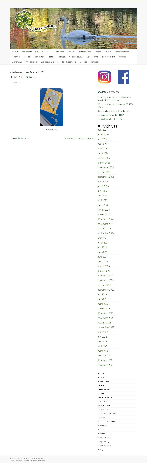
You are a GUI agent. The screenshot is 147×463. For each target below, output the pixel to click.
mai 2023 (102, 299)
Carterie (98, 52)
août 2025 (103, 181)
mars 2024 (103, 261)
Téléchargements (69, 62)
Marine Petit (18, 77)
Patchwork (16, 57)
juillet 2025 (103, 186)
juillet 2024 (103, 242)
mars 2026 (103, 153)
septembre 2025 (106, 176)
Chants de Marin (84, 52)
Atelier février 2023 (19, 138)
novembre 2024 (106, 223)
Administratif (27, 52)
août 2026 (103, 129)
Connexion (95, 62)
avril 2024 (102, 256)
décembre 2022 (106, 313)
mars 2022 (103, 351)
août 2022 (103, 332)
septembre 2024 (106, 233)
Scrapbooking (92, 57)
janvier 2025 (104, 214)
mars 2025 (103, 205)
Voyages (122, 57)
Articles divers (31, 62)
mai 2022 (102, 341)
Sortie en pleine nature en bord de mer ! (113, 111)
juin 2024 (102, 247)
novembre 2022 (106, 318)
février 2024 (104, 266)
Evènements (17, 62)
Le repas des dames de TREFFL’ (111, 115)
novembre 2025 (106, 167)
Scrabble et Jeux (76, 57)
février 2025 (104, 209)
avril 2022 (102, 346)
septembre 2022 (106, 327)
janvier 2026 (104, 162)
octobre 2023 (104, 285)
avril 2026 (102, 148)
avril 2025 (102, 200)
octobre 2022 (104, 322)
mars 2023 (103, 303)
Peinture (51, 57)
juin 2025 (102, 191)
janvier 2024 (104, 271)
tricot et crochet (108, 57)
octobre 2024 (104, 228)
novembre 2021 (106, 365)
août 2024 (103, 238)
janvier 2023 (104, 308)
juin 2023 (102, 294)
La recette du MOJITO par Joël (110, 119)
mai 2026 (102, 144)
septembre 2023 (106, 289)
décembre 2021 (106, 360)
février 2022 (104, 355)
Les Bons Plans (58, 52)
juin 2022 (102, 336)
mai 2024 (102, 252)
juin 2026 (102, 139)
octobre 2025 (104, 172)
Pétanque (62, 57)
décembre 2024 (106, 219)
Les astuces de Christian (34, 57)
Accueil (15, 52)
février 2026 (104, 158)
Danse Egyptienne (122, 52)
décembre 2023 (106, 275)
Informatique (103, 409)
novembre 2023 (106, 280)
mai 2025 (102, 195)
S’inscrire (83, 62)
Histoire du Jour (41, 52)
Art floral (71, 52)
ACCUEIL (101, 373)
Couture (108, 52)
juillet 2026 (103, 134)
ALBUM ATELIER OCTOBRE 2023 (79, 138)
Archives (110, 126)
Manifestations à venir (49, 62)
